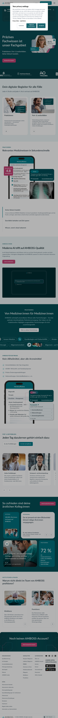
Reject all (31, 25)
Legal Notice (23, 20)
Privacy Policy (16, 20)
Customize (21, 25)
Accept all (41, 25)
